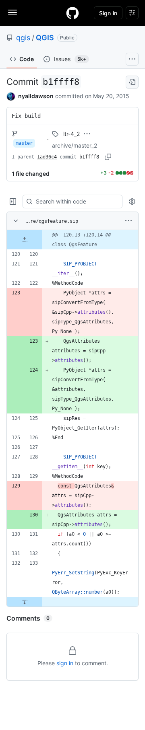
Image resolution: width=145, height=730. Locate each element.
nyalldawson (36, 96)
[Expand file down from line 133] (24, 602)
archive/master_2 (74, 145)
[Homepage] (72, 12)
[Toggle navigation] (12, 12)
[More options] (128, 220)
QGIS (45, 37)
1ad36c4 (47, 157)
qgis (23, 37)
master (24, 143)
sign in (64, 663)
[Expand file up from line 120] (24, 239)
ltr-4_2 (71, 133)
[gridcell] (72, 239)
